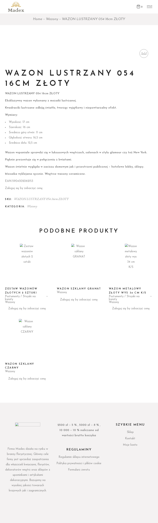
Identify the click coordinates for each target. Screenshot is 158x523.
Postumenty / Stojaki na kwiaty (20, 298)
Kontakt (130, 438)
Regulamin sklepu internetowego (79, 457)
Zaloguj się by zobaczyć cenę (24, 188)
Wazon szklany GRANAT (79, 289)
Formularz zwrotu (79, 469)
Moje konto (130, 445)
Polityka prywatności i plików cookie (78, 463)
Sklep (130, 432)
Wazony (32, 206)
